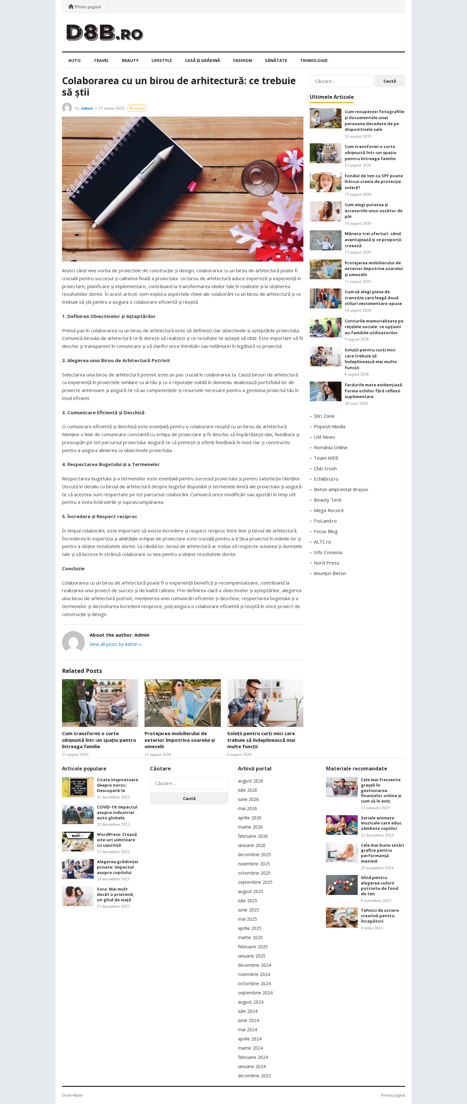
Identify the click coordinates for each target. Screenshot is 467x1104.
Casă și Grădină (202, 60)
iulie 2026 (247, 790)
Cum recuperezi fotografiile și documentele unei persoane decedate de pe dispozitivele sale (374, 120)
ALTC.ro (322, 541)
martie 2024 (250, 1048)
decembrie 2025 (254, 854)
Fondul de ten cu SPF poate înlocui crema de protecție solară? (374, 181)
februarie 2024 (253, 1057)
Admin (87, 108)
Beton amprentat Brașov (341, 489)
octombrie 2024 (254, 983)
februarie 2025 (253, 947)
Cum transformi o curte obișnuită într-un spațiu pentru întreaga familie (99, 739)
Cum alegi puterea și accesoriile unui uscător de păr (374, 210)
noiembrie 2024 (254, 974)
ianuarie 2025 (252, 956)
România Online (331, 447)
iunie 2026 (248, 799)
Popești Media (329, 426)
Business (137, 108)
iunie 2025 (248, 910)
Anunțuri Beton (330, 573)
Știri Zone (324, 416)
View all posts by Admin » (115, 644)
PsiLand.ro (325, 521)
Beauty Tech (328, 500)
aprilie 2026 (249, 818)
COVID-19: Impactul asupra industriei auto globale (117, 812)
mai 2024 (247, 1029)
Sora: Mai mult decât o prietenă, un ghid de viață (115, 894)
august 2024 (250, 1002)
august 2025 (250, 891)
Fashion (242, 60)
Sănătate (276, 60)
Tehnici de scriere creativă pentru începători (380, 915)
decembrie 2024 (254, 965)
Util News (324, 437)
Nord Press (326, 562)
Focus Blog (326, 531)
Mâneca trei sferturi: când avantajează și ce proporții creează (373, 239)
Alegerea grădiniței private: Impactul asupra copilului (117, 867)
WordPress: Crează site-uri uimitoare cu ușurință (117, 839)
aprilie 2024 (249, 1039)
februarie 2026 (253, 836)
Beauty (130, 60)
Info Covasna (328, 552)
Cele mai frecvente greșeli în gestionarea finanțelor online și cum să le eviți (381, 790)
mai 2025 (247, 919)
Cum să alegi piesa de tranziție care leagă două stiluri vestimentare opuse (373, 297)
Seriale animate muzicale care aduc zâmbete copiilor (381, 823)
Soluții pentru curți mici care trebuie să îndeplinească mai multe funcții (261, 739)
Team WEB (326, 458)
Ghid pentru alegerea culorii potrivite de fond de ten (379, 885)
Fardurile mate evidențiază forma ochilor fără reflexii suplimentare (373, 390)
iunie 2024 (248, 1020)
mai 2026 (247, 808)
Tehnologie (314, 60)
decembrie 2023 (254, 1076)
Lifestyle (162, 60)
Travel (101, 60)
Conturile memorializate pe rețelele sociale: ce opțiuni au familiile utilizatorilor (374, 326)
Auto (74, 60)
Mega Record (328, 510)
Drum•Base (72, 1095)
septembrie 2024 (255, 993)
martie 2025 (250, 937)
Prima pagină (87, 6)
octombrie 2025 (254, 873)
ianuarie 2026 (252, 845)
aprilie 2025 (249, 928)
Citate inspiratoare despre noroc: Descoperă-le (117, 785)
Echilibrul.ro (326, 479)
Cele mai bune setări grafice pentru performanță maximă (382, 853)
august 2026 (250, 781)
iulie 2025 (247, 900)
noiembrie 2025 (254, 864)
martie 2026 (250, 827)
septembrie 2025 (255, 882)
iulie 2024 (247, 1011)
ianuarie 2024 (252, 1066)
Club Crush (325, 468)
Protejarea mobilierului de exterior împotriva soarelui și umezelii (180, 739)
